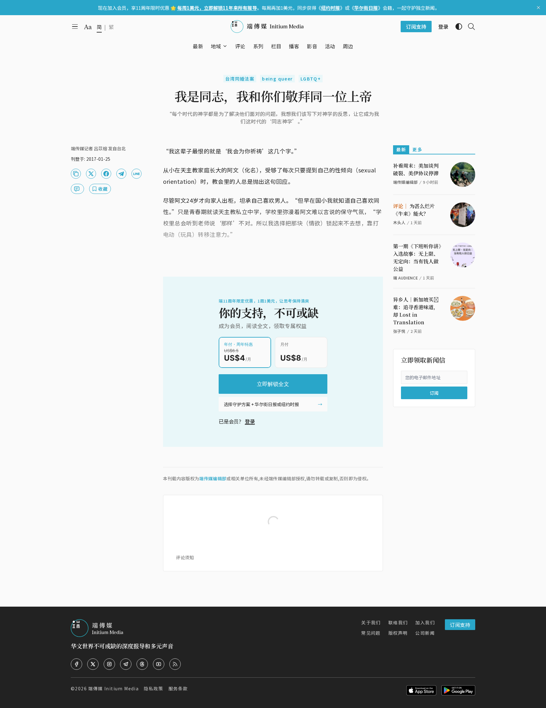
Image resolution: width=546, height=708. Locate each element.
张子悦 (399, 331)
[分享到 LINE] (136, 174)
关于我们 (371, 622)
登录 (250, 421)
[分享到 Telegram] (121, 174)
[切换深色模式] (456, 26)
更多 (417, 149)
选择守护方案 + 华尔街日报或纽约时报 (261, 404)
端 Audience (405, 278)
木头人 (399, 222)
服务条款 (178, 688)
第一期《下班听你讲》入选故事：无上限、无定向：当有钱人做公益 (417, 258)
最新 (401, 149)
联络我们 (398, 622)
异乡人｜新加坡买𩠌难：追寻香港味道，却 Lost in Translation (416, 311)
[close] (538, 8)
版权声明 (398, 633)
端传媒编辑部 (212, 478)
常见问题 (371, 633)
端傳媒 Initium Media (113, 688)
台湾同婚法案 (239, 78)
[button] (216, 46)
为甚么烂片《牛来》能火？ (414, 209)
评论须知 (185, 557)
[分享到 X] (91, 174)
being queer (277, 78)
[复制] (76, 174)
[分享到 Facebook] (106, 174)
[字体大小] (88, 27)
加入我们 (425, 622)
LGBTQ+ (310, 78)
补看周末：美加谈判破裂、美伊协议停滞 (416, 169)
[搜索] (469, 26)
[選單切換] (225, 46)
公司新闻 (425, 633)
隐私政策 (153, 688)
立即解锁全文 (273, 384)
